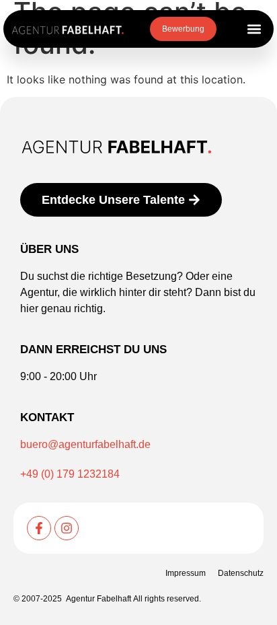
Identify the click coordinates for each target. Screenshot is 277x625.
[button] (254, 29)
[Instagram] (66, 528)
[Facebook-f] (39, 528)
